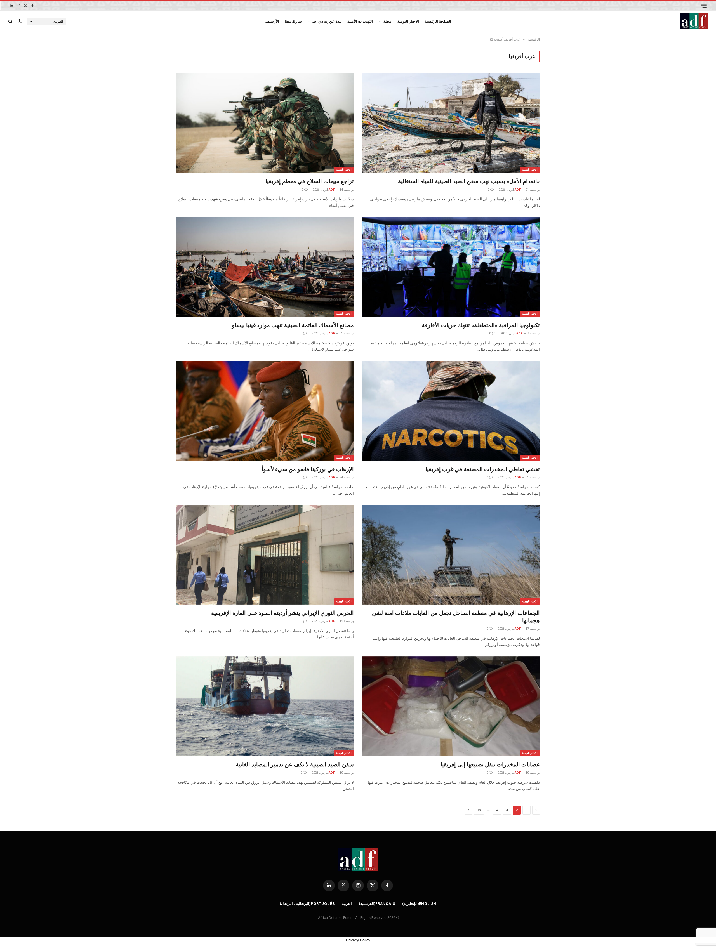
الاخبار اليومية (408, 21)
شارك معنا (293, 21)
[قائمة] (704, 5)
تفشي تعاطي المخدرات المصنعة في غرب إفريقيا (482, 469)
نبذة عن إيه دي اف (326, 21)
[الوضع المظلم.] (19, 21)
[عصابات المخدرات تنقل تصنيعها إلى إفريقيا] (451, 706)
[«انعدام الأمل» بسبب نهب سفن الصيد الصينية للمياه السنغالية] (451, 123)
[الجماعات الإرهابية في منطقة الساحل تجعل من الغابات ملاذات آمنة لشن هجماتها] (451, 555)
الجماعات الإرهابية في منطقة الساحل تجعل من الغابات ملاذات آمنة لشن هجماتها (456, 616)
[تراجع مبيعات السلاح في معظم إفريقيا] (265, 123)
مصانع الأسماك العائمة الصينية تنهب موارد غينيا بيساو (293, 325)
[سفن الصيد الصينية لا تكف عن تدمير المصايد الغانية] (265, 706)
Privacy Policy (358, 940)
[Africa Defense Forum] (694, 21)
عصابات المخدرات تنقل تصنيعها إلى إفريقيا (490, 764)
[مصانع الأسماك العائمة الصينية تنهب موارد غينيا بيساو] (265, 267)
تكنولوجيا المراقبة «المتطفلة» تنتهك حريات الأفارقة (481, 325)
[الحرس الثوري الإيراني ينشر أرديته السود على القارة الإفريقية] (265, 555)
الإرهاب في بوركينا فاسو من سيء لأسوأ (308, 469)
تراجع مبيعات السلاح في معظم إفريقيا (309, 181)
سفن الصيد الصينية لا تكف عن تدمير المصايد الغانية (295, 764)
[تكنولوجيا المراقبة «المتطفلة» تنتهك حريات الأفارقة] (451, 267)
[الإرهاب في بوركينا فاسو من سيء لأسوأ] (265, 411)
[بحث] (11, 21)
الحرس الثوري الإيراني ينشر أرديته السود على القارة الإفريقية (282, 613)
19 (479, 810)
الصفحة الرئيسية (438, 21)
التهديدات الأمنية (360, 21)
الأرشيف (272, 21)
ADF (518, 190)
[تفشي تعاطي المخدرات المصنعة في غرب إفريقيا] (451, 411)
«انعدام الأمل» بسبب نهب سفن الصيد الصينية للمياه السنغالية (469, 181)
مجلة (387, 21)
